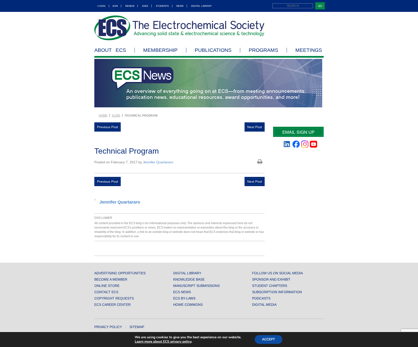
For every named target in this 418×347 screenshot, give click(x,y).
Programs (263, 50)
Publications (213, 50)
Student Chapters (269, 286)
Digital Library (201, 6)
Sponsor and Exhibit (271, 279)
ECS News (182, 292)
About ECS (110, 50)
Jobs (145, 6)
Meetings (308, 50)
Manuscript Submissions (196, 286)
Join (115, 6)
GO (320, 6)
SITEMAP (136, 327)
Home (103, 115)
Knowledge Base (189, 279)
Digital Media (264, 305)
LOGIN (101, 6)
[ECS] (179, 28)
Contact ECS (106, 292)
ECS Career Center (112, 305)
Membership (160, 50)
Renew (129, 6)
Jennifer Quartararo (158, 162)
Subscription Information (277, 292)
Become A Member (110, 279)
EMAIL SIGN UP (298, 132)
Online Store (106, 286)
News (180, 6)
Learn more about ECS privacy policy (163, 341)
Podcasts (261, 298)
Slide (116, 115)
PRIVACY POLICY (108, 327)
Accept (268, 339)
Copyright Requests (114, 298)
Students (162, 6)
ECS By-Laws (184, 298)
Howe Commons (188, 305)
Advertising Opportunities (120, 273)
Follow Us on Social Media (277, 273)
